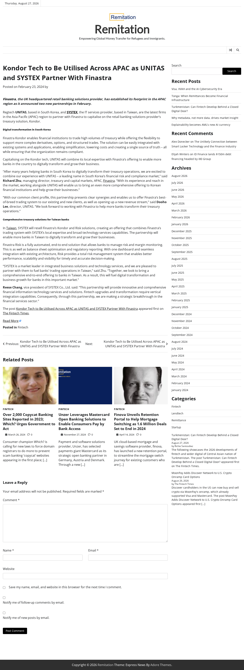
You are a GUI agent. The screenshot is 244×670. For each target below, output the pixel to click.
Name (8, 550)
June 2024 (178, 355)
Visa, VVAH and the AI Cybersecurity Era (197, 89)
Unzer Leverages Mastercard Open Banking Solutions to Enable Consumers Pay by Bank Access (84, 421)
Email (93, 550)
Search (176, 65)
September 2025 (182, 252)
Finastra (109, 181)
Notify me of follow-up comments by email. (33, 602)
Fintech (23, 327)
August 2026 (179, 176)
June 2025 (178, 272)
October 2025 (180, 245)
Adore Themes (160, 665)
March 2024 (179, 376)
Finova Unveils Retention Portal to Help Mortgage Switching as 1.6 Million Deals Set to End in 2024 (140, 421)
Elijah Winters (180, 154)
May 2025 (178, 279)
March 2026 (179, 210)
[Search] (237, 50)
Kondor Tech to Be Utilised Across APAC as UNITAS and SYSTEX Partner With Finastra (77, 309)
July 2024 (177, 348)
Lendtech (177, 413)
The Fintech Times (16, 313)
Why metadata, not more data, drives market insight (205, 118)
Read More (10, 321)
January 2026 (180, 224)
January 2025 (180, 307)
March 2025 (179, 293)
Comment (11, 500)
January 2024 (180, 390)
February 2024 (181, 383)
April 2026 (178, 203)
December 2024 (182, 314)
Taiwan (11, 228)
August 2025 (179, 259)
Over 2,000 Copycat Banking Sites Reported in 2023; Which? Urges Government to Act (29, 421)
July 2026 (177, 182)
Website (8, 569)
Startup (176, 427)
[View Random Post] (230, 50)
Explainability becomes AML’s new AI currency (201, 124)
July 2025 (177, 265)
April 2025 (178, 286)
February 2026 (181, 217)
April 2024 (178, 369)
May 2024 (178, 362)
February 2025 (181, 300)
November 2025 (182, 238)
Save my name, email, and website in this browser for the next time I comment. (65, 587)
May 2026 (178, 196)
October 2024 (180, 328)
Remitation (122, 29)
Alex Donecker (181, 141)
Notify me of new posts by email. (26, 618)
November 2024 (182, 321)
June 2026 (178, 190)
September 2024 (182, 335)
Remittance (179, 420)
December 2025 (182, 231)
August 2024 (179, 341)
